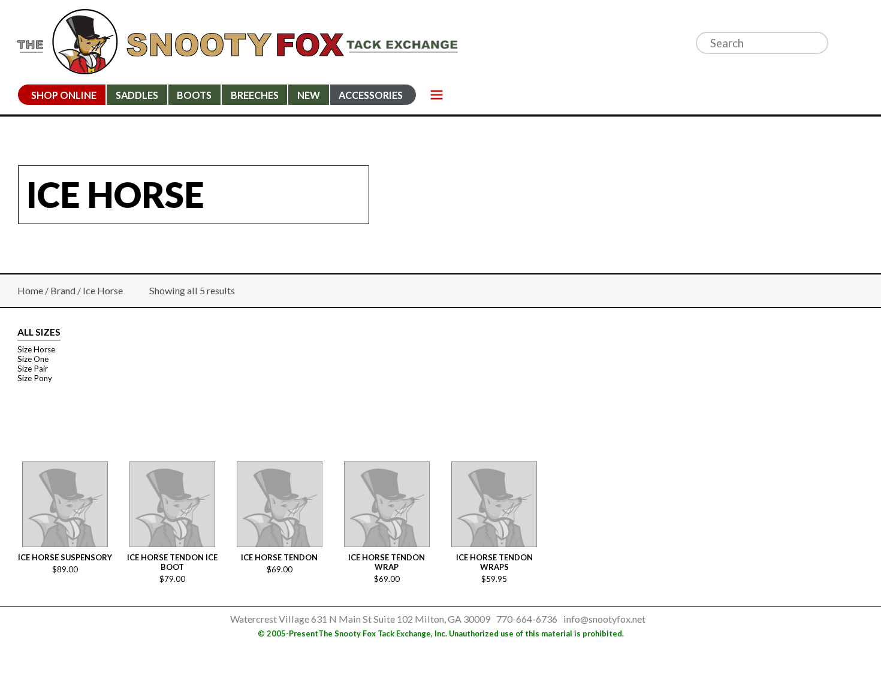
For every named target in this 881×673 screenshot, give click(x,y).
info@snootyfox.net (604, 618)
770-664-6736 (526, 618)
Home (30, 290)
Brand (63, 290)
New (308, 95)
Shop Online (63, 95)
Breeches (255, 95)
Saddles (137, 95)
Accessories (371, 95)
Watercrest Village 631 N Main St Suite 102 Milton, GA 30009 (360, 618)
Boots (194, 95)
